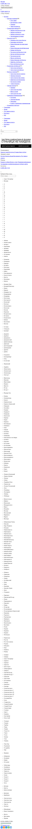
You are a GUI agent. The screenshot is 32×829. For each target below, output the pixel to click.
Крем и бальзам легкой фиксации (20, 48)
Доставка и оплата (9, 111)
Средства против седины (18, 77)
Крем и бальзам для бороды (18, 60)
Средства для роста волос (18, 74)
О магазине (7, 107)
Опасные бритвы (15, 99)
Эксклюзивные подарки (17, 36)
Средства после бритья (17, 70)
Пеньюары (13, 101)
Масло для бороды (16, 58)
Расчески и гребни (16, 81)
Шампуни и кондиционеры (18, 79)
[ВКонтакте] (2, 827)
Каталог (6, 16)
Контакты (6, 113)
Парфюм (13, 87)
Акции (5, 109)
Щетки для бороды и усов (18, 54)
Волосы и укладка (12, 72)
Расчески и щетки (15, 56)
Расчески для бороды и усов (18, 52)
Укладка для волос (16, 75)
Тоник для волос (15, 83)
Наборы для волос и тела (17, 34)
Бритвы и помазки (12, 18)
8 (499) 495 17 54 (5, 3)
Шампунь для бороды (16, 62)
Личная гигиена (11, 85)
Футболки (13, 97)
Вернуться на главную (8, 146)
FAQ (5, 115)
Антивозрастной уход (13, 105)
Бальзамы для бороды (17, 42)
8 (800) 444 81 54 (5, 11)
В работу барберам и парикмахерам (20, 103)
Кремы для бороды (16, 50)
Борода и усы (11, 38)
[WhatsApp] (9, 827)
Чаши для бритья (15, 26)
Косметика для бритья (13, 66)
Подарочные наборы (12, 28)
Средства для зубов (16, 89)
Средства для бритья (16, 68)
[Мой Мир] (6, 827)
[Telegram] (11, 827)
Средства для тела (16, 93)
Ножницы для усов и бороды (18, 40)
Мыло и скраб (14, 91)
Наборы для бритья (16, 32)
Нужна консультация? (6, 7)
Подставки (13, 20)
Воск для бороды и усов (17, 64)
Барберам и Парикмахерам (14, 95)
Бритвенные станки (16, 22)
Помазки (13, 24)
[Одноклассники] (4, 827)
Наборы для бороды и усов (18, 30)
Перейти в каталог (23, 146)
